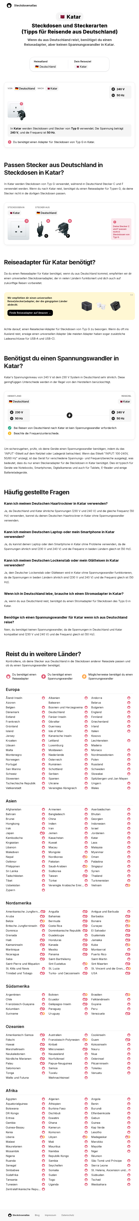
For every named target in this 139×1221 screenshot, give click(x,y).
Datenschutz (68, 1215)
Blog (37, 1215)
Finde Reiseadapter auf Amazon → (30, 312)
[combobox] (51, 67)
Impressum (50, 1215)
